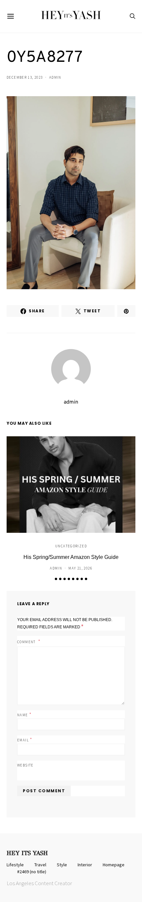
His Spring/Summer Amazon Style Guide (71, 557)
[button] (56, 579)
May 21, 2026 (80, 568)
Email (25, 739)
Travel (40, 865)
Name (24, 714)
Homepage (113, 865)
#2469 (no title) (31, 872)
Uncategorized (71, 546)
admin (55, 77)
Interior (85, 865)
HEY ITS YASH (27, 853)
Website (25, 765)
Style (62, 865)
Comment (27, 642)
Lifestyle (15, 865)
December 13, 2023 (25, 77)
